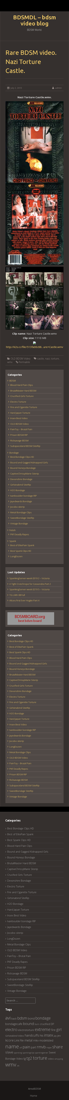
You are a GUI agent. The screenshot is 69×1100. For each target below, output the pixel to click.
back (14, 1018)
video (51, 1058)
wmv (9, 362)
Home (33, 1095)
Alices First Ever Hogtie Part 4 (24, 600)
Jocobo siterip (17, 506)
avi (8, 1018)
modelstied (46, 1040)
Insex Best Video (19, 418)
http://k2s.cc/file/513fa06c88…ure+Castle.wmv (34, 347)
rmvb (41, 1046)
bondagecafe (13, 1024)
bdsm (22, 1018)
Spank (12, 541)
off (21, 1047)
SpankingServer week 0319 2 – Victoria (29, 578)
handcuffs (32, 1035)
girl (59, 1029)
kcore (9, 1040)
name (12, 1046)
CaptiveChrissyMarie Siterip (24, 473)
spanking (18, 1052)
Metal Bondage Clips (20, 512)
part (33, 1047)
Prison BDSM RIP (19, 434)
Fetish (12, 530)
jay (55, 1035)
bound (28, 1023)
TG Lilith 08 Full (17, 595)
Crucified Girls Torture (22, 396)
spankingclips (28, 1052)
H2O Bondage (17, 490)
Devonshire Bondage (21, 479)
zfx (18, 1066)
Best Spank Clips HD (20, 550)
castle (40, 358)
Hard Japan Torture (20, 412)
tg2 (29, 1058)
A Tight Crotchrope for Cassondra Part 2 (30, 583)
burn (37, 1024)
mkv (36, 1040)
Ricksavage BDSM (19, 440)
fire (53, 1030)
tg (25, 1058)
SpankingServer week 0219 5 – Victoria (29, 589)
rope (49, 1047)
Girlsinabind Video (14, 1035)
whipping (58, 1058)
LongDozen (16, 556)
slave (9, 1052)
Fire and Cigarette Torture (23, 407)
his (41, 1035)
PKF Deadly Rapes (19, 534)
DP (52, 1024)
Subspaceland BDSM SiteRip (25, 446)
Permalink (24, 362)
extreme (42, 1029)
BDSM (12, 380)
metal (28, 1040)
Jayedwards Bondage (21, 501)
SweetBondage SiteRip (22, 517)
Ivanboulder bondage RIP (23, 495)
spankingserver (41, 1052)
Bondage (14, 452)
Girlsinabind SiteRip (20, 484)
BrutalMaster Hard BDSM (23, 390)
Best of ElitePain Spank (22, 545)
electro (11, 1029)
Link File (19, 1040)
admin (58, 87)
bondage (43, 1018)
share (57, 1047)
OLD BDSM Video (20, 358)
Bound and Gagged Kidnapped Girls (29, 462)
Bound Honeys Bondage (23, 468)
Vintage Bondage (19, 523)
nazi (47, 358)
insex (48, 1035)
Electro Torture (18, 401)
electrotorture (26, 1030)
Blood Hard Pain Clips (21, 385)
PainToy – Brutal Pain (21, 429)
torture (55, 358)
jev (59, 1035)
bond (31, 1018)
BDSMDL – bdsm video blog (34, 20)
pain (26, 1047)
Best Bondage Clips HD (22, 456)
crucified (45, 1024)
